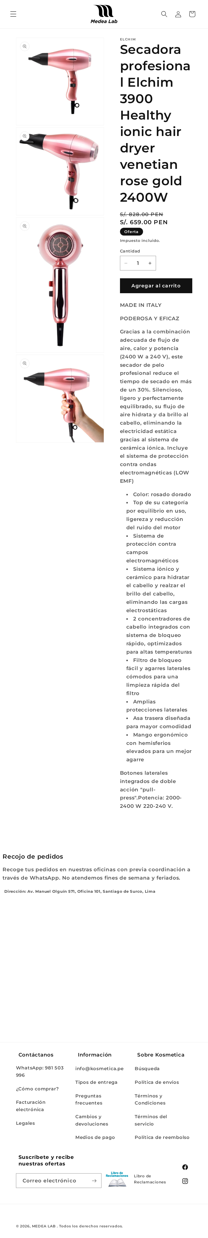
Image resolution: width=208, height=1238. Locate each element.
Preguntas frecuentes (88, 1099)
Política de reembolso (162, 1137)
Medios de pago (95, 1137)
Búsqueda (147, 1068)
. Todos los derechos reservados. (90, 1226)
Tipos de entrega (96, 1082)
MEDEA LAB (44, 1226)
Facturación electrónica (31, 1105)
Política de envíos (157, 1082)
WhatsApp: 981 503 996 (40, 1071)
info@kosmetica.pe (99, 1068)
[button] (13, 14)
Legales (25, 1123)
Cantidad (130, 251)
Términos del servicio (151, 1120)
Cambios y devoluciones (91, 1120)
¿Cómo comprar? (37, 1088)
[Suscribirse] (94, 1180)
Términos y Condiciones (150, 1099)
